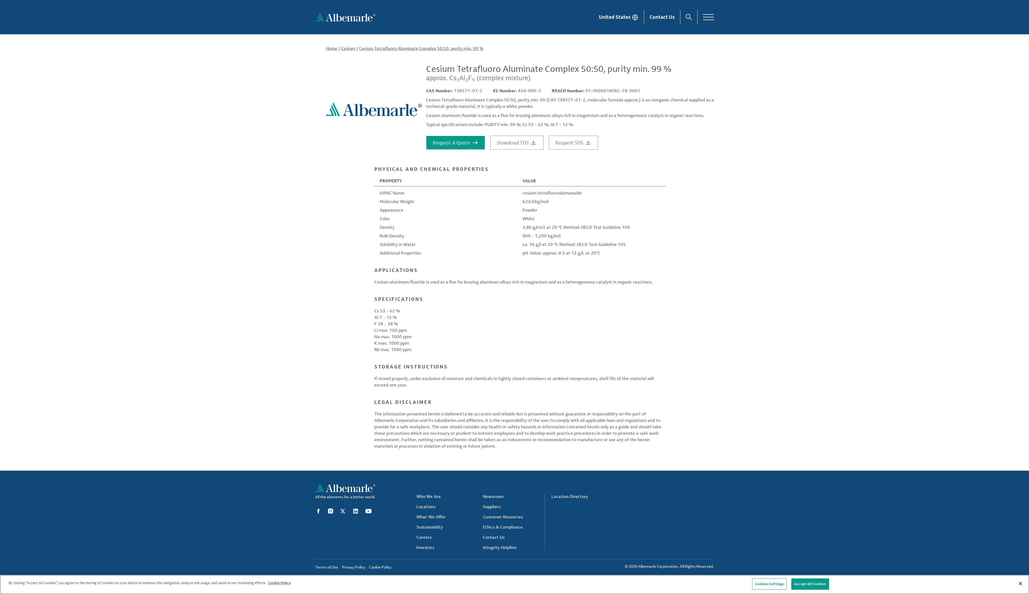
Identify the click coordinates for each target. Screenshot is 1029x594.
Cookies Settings (769, 583)
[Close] (1020, 583)
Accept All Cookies (810, 583)
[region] (514, 584)
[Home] (345, 17)
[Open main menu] (708, 17)
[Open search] (689, 17)
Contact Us (662, 17)
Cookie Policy (279, 582)
